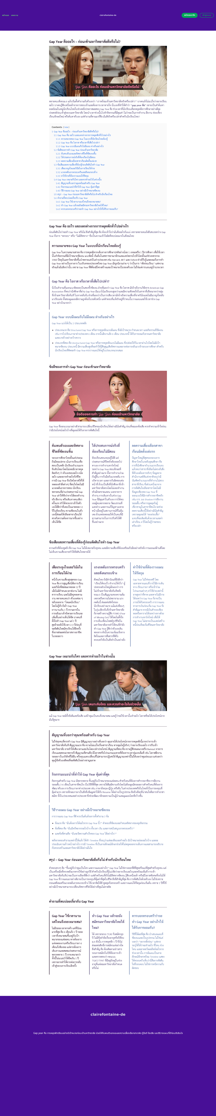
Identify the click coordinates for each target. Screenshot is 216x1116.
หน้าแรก (5, 15)
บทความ (14, 15)
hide (66, 127)
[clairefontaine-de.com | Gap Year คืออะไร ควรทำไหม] (108, 15)
